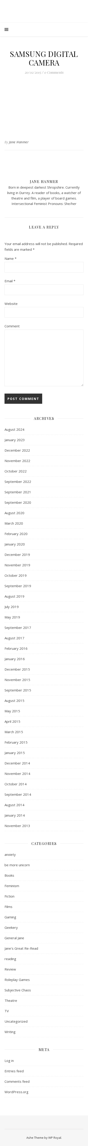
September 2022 (18, 481)
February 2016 (16, 648)
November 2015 (17, 679)
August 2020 (14, 513)
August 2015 (14, 700)
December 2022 (17, 450)
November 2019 (17, 565)
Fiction (9, 896)
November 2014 (17, 773)
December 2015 (17, 669)
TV (7, 1011)
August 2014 (14, 805)
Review (10, 969)
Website (11, 303)
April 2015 (12, 721)
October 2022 (16, 471)
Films (8, 906)
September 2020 (18, 502)
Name (10, 258)
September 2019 (18, 586)
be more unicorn (17, 865)
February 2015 (16, 742)
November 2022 (17, 460)
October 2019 (16, 575)
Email (10, 281)
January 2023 (15, 440)
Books (9, 875)
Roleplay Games (17, 979)
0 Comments (53, 72)
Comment (12, 326)
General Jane (14, 938)
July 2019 (12, 606)
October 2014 (16, 784)
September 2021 (18, 492)
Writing (10, 1031)
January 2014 (15, 815)
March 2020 (14, 523)
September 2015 (18, 690)
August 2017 (14, 638)
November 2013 (17, 825)
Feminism (12, 885)
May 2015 (12, 711)
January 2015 (15, 752)
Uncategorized (16, 1021)
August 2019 (14, 596)
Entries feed (14, 1071)
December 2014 (17, 763)
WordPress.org (16, 1092)
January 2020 (15, 544)
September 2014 (18, 794)
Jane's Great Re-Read (21, 948)
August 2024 (14, 429)
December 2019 (17, 554)
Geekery (11, 927)
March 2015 (14, 732)
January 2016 (15, 659)
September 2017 (18, 627)
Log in (9, 1060)
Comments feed (17, 1081)
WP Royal (54, 1138)
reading (10, 958)
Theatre (11, 1000)
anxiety (10, 854)
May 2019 (12, 617)
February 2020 (16, 533)
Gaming (10, 917)
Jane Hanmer (19, 142)
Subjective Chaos (18, 990)
